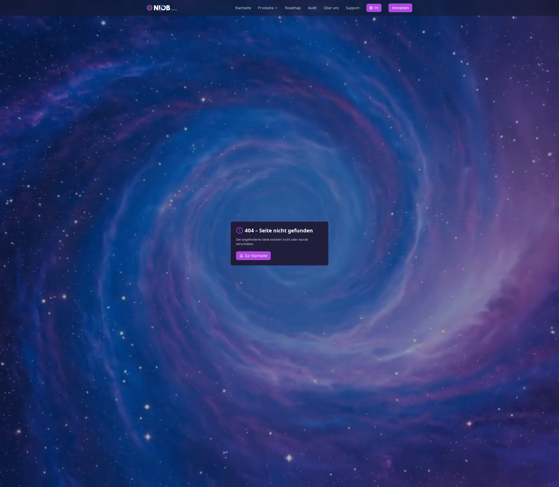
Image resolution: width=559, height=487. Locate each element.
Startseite (243, 7)
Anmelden (400, 7)
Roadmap (293, 7)
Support (352, 7)
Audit (312, 7)
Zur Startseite (256, 255)
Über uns (331, 7)
